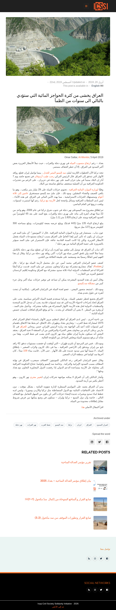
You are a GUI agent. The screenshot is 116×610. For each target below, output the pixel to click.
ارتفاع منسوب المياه (80, 163)
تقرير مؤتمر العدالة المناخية (76, 462)
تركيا (70, 425)
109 (25, 350)
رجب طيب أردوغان (44, 176)
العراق (89, 425)
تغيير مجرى (36, 377)
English (96, 85)
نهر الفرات (31, 425)
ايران (79, 425)
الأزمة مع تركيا (47, 200)
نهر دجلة (18, 425)
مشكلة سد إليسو (86, 283)
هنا (83, 407)
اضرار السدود (102, 425)
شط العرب (45, 425)
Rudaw (98, 266)
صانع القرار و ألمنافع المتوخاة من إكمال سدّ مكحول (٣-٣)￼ (58, 499)
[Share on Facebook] (107, 442)
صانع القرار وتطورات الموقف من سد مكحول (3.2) (63, 517)
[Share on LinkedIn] (92, 442)
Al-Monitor (83, 157)
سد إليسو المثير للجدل (54, 172)
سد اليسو (59, 425)
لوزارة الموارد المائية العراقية (83, 189)
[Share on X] (100, 442)
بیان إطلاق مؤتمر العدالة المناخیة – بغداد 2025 (65, 480)
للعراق (23, 326)
